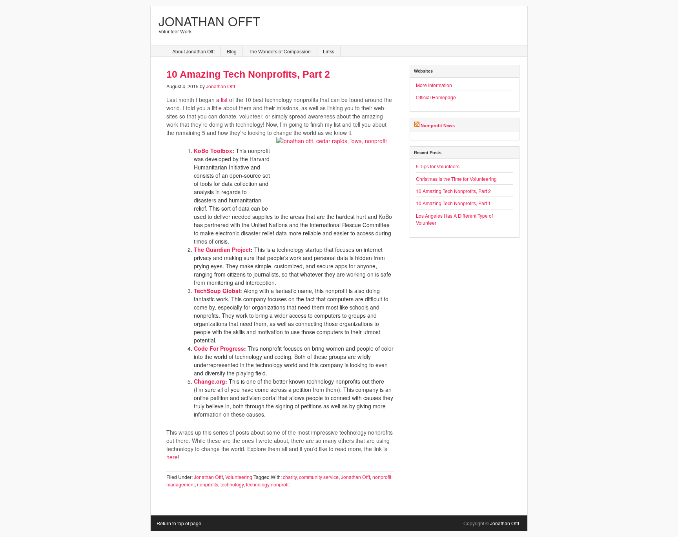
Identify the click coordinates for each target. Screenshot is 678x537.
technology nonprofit (268, 484)
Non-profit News (438, 125)
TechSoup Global (217, 291)
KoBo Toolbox (213, 151)
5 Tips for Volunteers (437, 166)
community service (319, 476)
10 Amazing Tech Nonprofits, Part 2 (248, 74)
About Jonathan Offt (193, 51)
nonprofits (207, 484)
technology (232, 484)
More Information (434, 85)
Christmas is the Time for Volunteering (456, 178)
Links (328, 51)
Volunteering (238, 476)
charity (290, 476)
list (224, 100)
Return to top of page (179, 523)
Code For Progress (219, 348)
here (172, 457)
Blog (232, 51)
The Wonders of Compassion (280, 51)
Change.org (209, 381)
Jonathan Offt (209, 21)
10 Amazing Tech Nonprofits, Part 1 (453, 203)
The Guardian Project (222, 249)
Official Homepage (436, 97)
